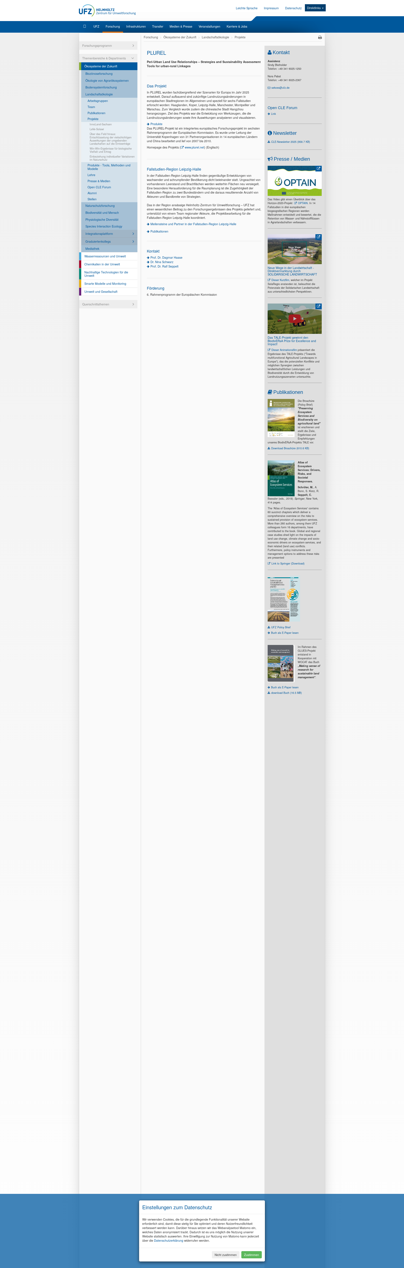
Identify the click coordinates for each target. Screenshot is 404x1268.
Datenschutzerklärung (168, 1240)
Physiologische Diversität (101, 219)
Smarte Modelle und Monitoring (105, 283)
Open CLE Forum (99, 187)
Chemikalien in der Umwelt (102, 264)
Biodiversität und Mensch (102, 212)
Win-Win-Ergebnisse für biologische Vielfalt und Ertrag (111, 150)
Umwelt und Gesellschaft (100, 291)
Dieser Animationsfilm (284, 350)
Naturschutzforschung (100, 205)
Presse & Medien (99, 181)
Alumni (92, 193)
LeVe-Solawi (97, 129)
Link (273, 114)
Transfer (157, 26)
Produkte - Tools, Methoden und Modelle (109, 167)
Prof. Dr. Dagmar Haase (166, 257)
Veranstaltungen (209, 26)
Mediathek (92, 248)
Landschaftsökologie (99, 94)
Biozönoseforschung (99, 73)
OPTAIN (303, 203)
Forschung (113, 26)
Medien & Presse (181, 26)
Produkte (156, 124)
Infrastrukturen (136, 26)
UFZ (96, 26)
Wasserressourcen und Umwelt (105, 256)
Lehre (91, 175)
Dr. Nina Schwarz (161, 262)
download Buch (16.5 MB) (286, 693)
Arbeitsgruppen (98, 101)
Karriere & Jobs (237, 26)
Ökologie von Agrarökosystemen (107, 80)
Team (91, 107)
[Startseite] (85, 26)
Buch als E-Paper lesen (285, 633)
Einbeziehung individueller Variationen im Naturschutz (112, 158)
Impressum (271, 8)
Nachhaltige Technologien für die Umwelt (106, 274)
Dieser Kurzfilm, (280, 280)
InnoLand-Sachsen (101, 124)
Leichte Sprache (247, 8)
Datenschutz (293, 8)
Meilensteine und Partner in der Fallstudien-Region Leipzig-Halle (193, 224)
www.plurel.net (194, 147)
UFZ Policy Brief (281, 627)
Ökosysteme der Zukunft (100, 66)
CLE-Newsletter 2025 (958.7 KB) (290, 142)
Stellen (92, 199)
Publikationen (96, 113)
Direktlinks (314, 8)
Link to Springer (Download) (287, 563)
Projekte (93, 119)
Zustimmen (251, 1255)
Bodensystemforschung (101, 87)
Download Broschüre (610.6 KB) (290, 448)
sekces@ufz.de (280, 88)
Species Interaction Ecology (103, 226)
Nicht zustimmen (226, 1255)
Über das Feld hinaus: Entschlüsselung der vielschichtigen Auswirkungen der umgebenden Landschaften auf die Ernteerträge (111, 138)
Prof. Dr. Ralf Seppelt (164, 266)
